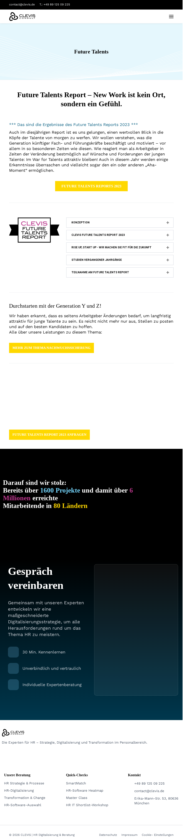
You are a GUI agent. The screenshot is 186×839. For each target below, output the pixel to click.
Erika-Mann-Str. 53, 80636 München (156, 800)
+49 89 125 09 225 (149, 783)
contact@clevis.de (22, 4)
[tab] (120, 223)
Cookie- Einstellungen (158, 835)
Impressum (129, 835)
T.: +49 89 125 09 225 (54, 4)
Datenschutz (108, 835)
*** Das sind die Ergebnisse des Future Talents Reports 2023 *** (73, 124)
